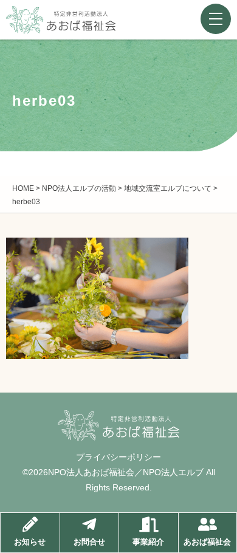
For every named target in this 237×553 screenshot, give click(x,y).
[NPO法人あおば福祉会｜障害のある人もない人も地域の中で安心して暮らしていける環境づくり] (60, 24)
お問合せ (89, 541)
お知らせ (30, 541)
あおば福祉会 (207, 541)
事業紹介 (148, 541)
